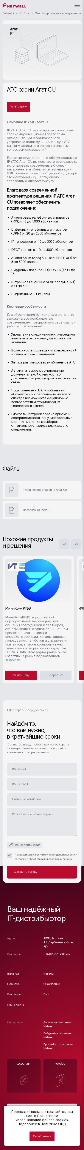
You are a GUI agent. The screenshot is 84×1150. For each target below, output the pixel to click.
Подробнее (55, 675)
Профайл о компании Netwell (58, 1046)
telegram (24, 1064)
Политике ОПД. (54, 1124)
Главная (8, 13)
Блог (46, 994)
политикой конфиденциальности (55, 855)
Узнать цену (18, 106)
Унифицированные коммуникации (58, 13)
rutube (60, 1064)
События (13, 984)
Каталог (24, 13)
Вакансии (13, 973)
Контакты (13, 994)
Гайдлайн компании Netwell (57, 1035)
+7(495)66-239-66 (57, 954)
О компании (51, 984)
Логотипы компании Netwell (57, 1024)
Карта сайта (15, 1004)
